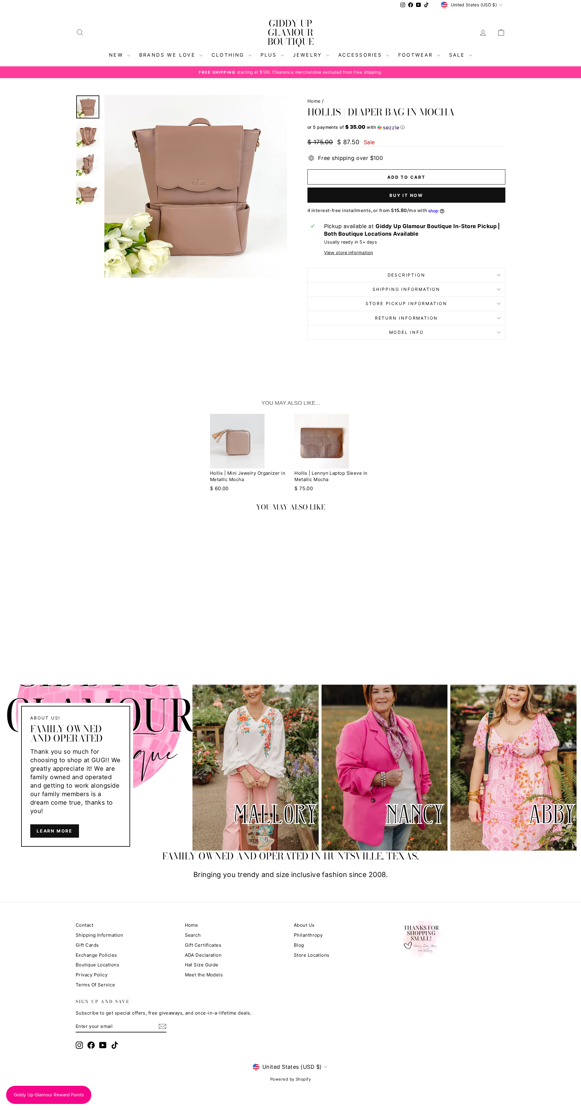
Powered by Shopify (290, 1079)
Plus (270, 55)
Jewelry (309, 55)
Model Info (406, 332)
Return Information (406, 318)
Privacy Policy (91, 975)
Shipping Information (99, 935)
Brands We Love (168, 55)
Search (193, 935)
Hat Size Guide (201, 965)
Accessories (361, 55)
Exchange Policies (96, 955)
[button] (406, 127)
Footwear (416, 55)
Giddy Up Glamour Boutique (291, 32)
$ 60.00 (219, 488)
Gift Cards (87, 945)
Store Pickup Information (406, 303)
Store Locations (312, 955)
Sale (458, 55)
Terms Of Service (95, 985)
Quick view (127, 621)
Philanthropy (308, 935)
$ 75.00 (303, 488)
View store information (348, 252)
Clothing (229, 55)
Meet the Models (204, 975)
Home (314, 101)
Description (406, 275)
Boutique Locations (97, 965)
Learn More (55, 830)
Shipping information (406, 289)
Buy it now (406, 195)
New (117, 55)
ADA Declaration (203, 955)
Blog (299, 945)
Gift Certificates (203, 945)
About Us (304, 925)
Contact (84, 925)
